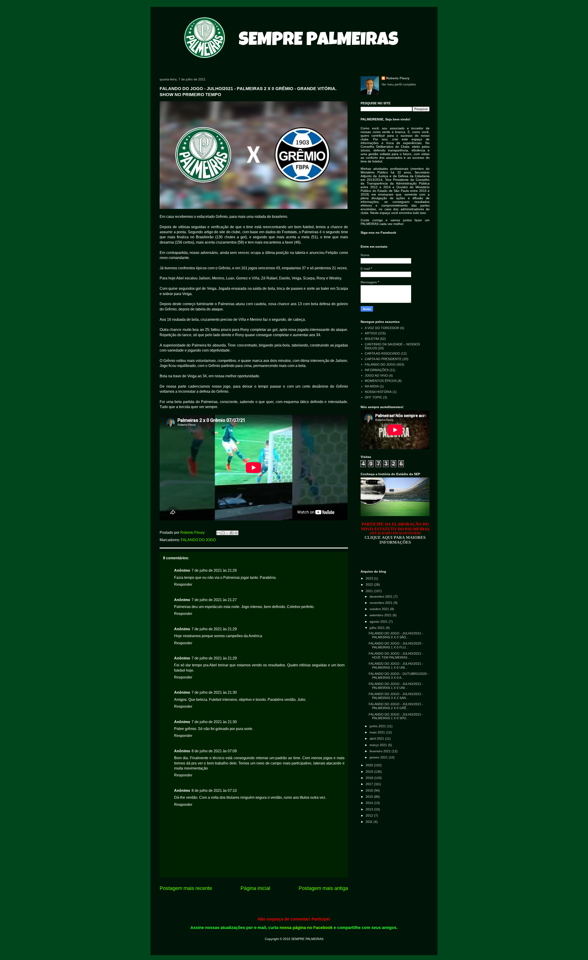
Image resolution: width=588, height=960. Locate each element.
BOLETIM (372, 339)
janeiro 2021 (379, 757)
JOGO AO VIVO (376, 375)
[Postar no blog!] (223, 533)
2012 (370, 815)
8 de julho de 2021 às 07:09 (214, 751)
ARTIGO (371, 333)
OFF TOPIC (373, 397)
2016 (370, 790)
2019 (370, 771)
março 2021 (379, 745)
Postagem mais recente (186, 888)
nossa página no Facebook (306, 927)
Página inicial (255, 888)
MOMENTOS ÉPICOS (381, 381)
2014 (370, 803)
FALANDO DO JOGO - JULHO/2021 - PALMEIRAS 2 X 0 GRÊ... (396, 706)
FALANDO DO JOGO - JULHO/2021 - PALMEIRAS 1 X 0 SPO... (396, 716)
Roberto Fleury (398, 78)
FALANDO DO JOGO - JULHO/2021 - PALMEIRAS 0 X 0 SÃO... (396, 635)
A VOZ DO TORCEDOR (382, 328)
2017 (370, 784)
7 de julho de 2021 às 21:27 (214, 600)
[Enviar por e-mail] (218, 533)
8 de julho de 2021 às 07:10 (214, 790)
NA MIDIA (372, 386)
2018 (370, 778)
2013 (370, 809)
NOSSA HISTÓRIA (378, 392)
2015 (370, 796)
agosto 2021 (379, 621)
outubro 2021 (380, 609)
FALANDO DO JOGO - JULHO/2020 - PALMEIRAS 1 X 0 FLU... (396, 645)
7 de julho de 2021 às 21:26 (214, 570)
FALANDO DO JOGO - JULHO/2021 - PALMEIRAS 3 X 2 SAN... (396, 696)
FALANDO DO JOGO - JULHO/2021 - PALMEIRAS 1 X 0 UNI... (396, 665)
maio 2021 (378, 732)
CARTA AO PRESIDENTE (383, 359)
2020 (370, 765)
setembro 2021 (381, 615)
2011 (369, 822)
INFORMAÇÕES (377, 370)
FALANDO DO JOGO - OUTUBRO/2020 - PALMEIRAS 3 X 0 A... (399, 675)
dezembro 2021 (381, 596)
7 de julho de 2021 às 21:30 (214, 692)
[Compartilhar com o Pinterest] (236, 533)
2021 (370, 591)
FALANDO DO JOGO (198, 540)
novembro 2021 (381, 603)
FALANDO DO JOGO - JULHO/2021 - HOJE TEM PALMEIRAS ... (396, 655)
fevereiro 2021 (381, 751)
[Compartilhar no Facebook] (231, 533)
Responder (183, 584)
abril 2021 (377, 738)
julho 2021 (378, 628)
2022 (370, 584)
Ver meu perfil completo (399, 84)
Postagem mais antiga (323, 888)
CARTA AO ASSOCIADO (382, 353)
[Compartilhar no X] (227, 533)
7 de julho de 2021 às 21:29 (214, 629)
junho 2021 (378, 726)
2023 (370, 578)
